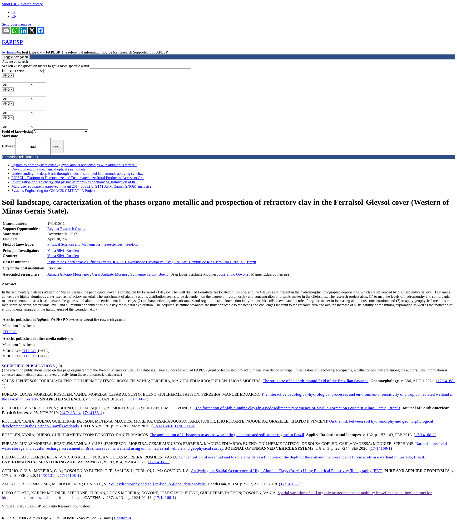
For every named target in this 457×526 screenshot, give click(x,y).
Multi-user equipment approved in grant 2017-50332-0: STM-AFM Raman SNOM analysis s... (82, 186)
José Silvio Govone (233, 274)
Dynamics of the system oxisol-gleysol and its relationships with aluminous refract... (74, 165)
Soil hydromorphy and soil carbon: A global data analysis (157, 484)
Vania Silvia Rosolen (63, 250)
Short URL (10, 4)
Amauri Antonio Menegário (68, 274)
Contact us (122, 518)
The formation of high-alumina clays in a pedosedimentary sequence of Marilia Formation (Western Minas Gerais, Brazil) (297, 408)
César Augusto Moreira (109, 274)
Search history (32, 4)
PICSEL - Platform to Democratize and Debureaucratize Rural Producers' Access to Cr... (77, 178)
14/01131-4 (71, 412)
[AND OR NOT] (8, 75)
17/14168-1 (137, 399)
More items (10, 326)
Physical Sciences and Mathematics (73, 244)
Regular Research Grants (66, 229)
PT (13, 12)
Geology (132, 244)
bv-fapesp (9, 52)
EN (14, 16)
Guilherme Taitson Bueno (149, 274)
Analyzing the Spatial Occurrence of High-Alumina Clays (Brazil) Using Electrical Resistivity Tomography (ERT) (286, 470)
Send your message (16, 24)
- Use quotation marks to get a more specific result (46, 66)
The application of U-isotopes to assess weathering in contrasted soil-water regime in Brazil (227, 435)
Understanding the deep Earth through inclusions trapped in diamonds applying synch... (77, 173)
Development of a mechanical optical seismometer (49, 169)
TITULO (10, 332)
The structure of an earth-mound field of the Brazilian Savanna (315, 381)
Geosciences (113, 244)
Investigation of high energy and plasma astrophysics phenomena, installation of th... (74, 182)
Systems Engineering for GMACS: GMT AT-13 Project (53, 191)
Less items (27, 326)
